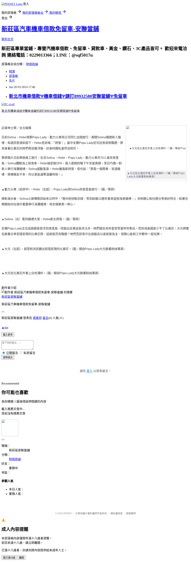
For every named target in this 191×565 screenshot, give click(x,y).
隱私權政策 (116, 513)
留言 (45, 318)
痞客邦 (37, 318)
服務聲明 (131, 513)
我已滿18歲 (9, 557)
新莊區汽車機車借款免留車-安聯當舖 (50, 28)
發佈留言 (8, 357)
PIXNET (67, 513)
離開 (21, 557)
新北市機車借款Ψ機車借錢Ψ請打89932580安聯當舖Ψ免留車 (68, 96)
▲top (4, 327)
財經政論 (32, 64)
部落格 (13, 76)
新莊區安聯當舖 (11, 296)
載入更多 (8, 334)
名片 (12, 80)
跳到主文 (7, 39)
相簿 (12, 71)
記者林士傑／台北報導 (16, 128)
